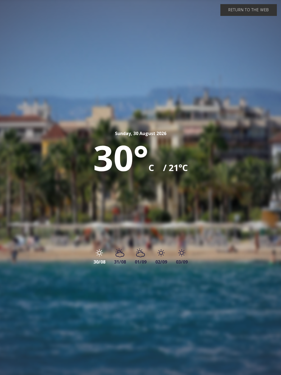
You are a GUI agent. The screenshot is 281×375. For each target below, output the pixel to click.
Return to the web (248, 9)
